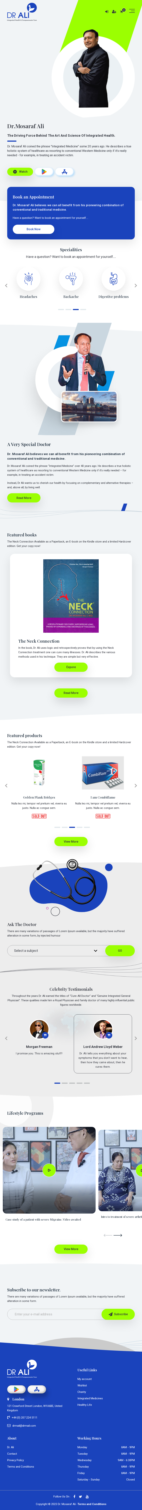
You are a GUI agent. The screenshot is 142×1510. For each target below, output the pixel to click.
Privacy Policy (15, 1460)
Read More (23, 498)
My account (84, 1379)
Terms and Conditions (20, 1466)
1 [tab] (60, 311)
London (18, 1399)
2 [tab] (67, 311)
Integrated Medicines (90, 1398)
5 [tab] (86, 828)
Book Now (33, 229)
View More (71, 841)
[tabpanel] (28, 283)
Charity (81, 1392)
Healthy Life (84, 1405)
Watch (20, 172)
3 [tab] (75, 311)
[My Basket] (121, 11)
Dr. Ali (10, 1447)
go (120, 950)
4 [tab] (82, 311)
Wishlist (82, 1385)
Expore (71, 667)
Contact (12, 1453)
